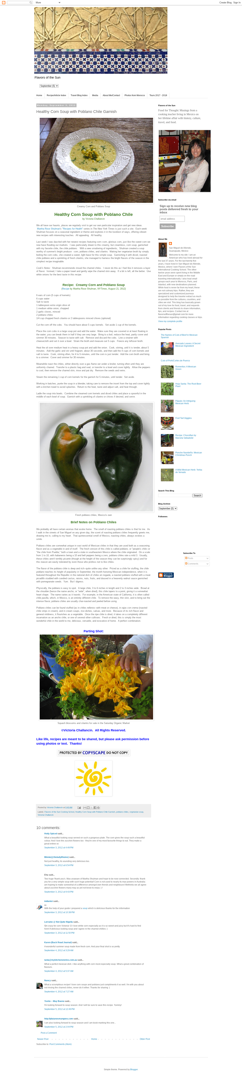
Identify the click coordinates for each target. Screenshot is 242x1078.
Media (95, 95)
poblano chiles (122, 812)
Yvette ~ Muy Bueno (54, 1001)
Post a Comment (49, 1033)
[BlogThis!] (88, 807)
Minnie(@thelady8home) (56, 857)
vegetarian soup (136, 812)
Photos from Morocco (135, 95)
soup (85, 908)
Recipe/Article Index (56, 95)
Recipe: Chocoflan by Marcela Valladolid (185, 436)
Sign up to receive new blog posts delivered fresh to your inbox (179, 209)
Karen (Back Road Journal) (58, 942)
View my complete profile (170, 321)
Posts (190, 558)
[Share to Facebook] (95, 807)
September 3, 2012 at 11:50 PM (59, 933)
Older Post (145, 1039)
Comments (192, 564)
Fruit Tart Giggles (183, 418)
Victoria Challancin (46, 815)
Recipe (65, 288)
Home (39, 95)
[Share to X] (91, 807)
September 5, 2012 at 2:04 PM (58, 1027)
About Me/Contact (111, 95)
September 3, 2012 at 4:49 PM (58, 847)
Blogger (134, 1069)
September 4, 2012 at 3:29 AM (58, 950)
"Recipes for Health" (72, 228)
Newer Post (42, 1039)
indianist (48, 901)
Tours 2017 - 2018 (158, 95)
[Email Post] (79, 807)
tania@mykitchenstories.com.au (60, 960)
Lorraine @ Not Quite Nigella (58, 922)
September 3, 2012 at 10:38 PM (59, 912)
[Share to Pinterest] (98, 807)
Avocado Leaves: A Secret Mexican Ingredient (187, 344)
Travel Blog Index (79, 95)
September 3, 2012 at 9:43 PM (58, 892)
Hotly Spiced (50, 833)
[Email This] (85, 807)
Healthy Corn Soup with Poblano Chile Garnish (95, 812)
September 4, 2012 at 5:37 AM (58, 971)
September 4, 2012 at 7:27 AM (58, 991)
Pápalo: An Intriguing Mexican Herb (185, 402)
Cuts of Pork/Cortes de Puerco (175, 360)
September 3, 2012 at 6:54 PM (58, 865)
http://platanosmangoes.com (58, 1018)
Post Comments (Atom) (60, 1044)
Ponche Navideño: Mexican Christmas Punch (188, 453)
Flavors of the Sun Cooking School (59, 812)
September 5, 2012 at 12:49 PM (59, 1009)
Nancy (47, 980)
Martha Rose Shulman (48, 228)
